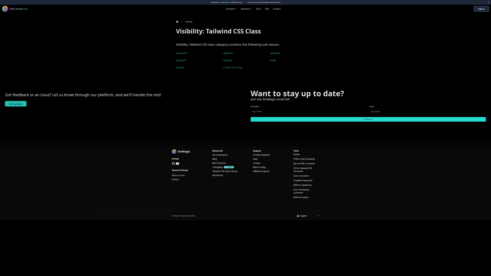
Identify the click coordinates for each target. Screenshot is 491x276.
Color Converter (301, 175)
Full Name (255, 106)
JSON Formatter (301, 197)
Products (230, 8)
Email (371, 106)
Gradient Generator (303, 180)
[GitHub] (173, 163)
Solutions (245, 8)
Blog (214, 159)
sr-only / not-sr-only (232, 67)
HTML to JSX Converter (304, 159)
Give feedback (15, 104)
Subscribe (368, 119)
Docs (258, 8)
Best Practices (219, 163)
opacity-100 (181, 53)
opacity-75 (228, 53)
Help (255, 159)
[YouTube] (177, 163)
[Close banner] (488, 2)
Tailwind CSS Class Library (224, 171)
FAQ (267, 8)
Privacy (175, 179)
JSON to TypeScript (302, 185)
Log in (481, 8)
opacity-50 (275, 53)
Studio (296, 154)
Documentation (220, 154)
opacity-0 (227, 60)
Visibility (188, 21)
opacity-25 (181, 60)
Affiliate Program (261, 171)
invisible (180, 67)
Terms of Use (178, 175)
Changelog (217, 167)
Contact (277, 8)
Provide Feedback (261, 154)
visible (273, 60)
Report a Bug (259, 167)
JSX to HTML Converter (304, 163)
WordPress (217, 175)
